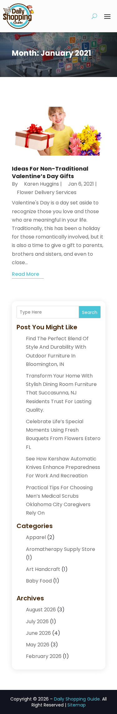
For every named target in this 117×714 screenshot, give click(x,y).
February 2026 (43, 656)
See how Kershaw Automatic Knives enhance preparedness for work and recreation (63, 467)
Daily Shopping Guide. (77, 699)
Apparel (36, 537)
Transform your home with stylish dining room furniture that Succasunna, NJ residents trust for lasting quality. (61, 393)
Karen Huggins (41, 183)
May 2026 (37, 644)
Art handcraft (43, 569)
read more (25, 274)
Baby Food (39, 580)
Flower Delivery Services (46, 192)
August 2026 (41, 609)
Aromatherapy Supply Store (60, 549)
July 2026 (37, 621)
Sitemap (76, 705)
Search (89, 312)
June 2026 (38, 633)
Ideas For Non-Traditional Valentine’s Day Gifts (50, 172)
